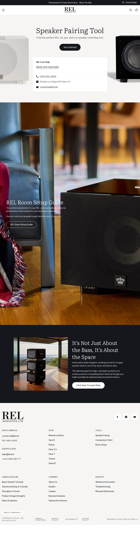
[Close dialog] (119, 232)
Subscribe (97, 289)
